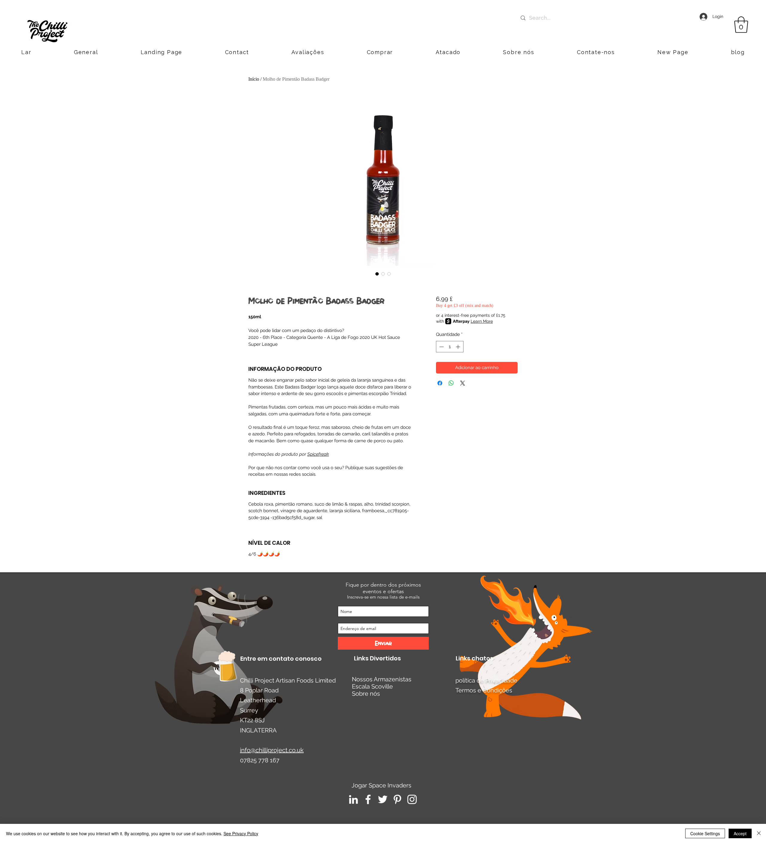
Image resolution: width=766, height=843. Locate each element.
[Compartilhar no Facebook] (439, 383)
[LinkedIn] (353, 799)
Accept (740, 833)
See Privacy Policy (241, 833)
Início (253, 79)
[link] (741, 24)
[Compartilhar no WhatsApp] (451, 383)
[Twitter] (382, 799)
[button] (596, 52)
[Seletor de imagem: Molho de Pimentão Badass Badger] (377, 274)
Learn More (482, 321)
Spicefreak (318, 454)
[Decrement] (441, 346)
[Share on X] (462, 383)
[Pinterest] (397, 799)
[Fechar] (758, 833)
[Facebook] (368, 799)
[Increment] (459, 346)
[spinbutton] (450, 346)
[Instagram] (412, 799)
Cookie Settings (705, 833)
